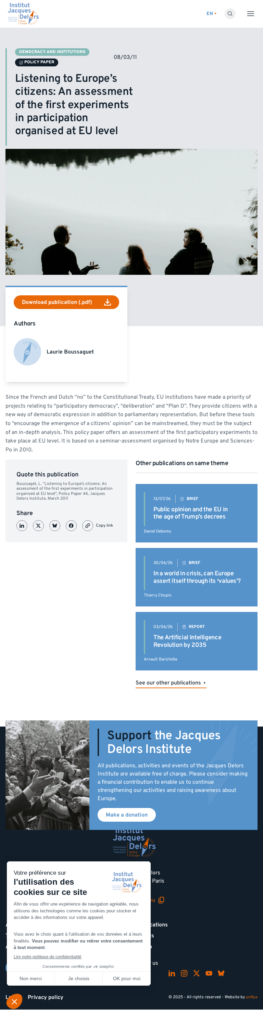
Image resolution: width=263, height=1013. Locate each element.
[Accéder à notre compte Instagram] (184, 973)
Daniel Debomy (157, 531)
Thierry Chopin (158, 595)
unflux (252, 997)
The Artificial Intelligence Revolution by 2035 (187, 641)
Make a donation (127, 815)
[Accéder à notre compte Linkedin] (171, 973)
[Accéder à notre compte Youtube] (208, 973)
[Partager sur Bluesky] (54, 525)
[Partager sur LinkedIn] (21, 525)
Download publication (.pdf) (57, 302)
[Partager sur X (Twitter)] (38, 525)
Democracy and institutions (52, 52)
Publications (152, 924)
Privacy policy (45, 997)
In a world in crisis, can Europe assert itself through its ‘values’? (196, 577)
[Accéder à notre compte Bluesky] (221, 973)
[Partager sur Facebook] (71, 525)
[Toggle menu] (251, 14)
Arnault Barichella (160, 659)
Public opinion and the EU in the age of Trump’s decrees (190, 513)
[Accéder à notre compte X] (196, 973)
